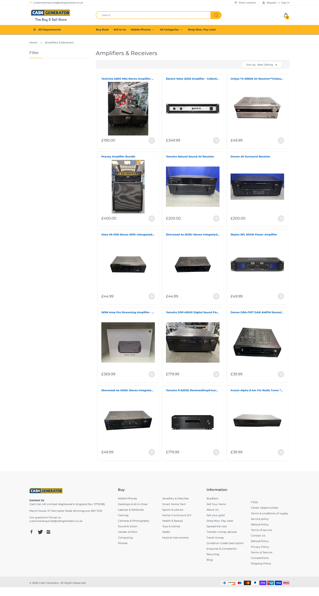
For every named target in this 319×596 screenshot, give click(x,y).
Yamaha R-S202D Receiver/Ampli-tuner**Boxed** (192, 390)
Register (271, 2)
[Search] (216, 15)
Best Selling (265, 64)
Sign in (285, 2)
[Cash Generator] (50, 14)
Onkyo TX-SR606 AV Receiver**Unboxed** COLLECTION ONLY (257, 78)
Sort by (251, 64)
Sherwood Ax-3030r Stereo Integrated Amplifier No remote (192, 234)
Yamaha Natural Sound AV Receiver (190, 156)
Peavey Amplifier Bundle (118, 156)
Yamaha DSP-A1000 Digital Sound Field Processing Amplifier (192, 312)
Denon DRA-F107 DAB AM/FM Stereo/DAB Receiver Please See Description (257, 312)
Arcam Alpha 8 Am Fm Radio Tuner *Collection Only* (257, 390)
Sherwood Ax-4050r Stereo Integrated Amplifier (128, 390)
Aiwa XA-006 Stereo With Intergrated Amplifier (128, 234)
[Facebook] (31, 532)
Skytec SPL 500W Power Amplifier (254, 234)
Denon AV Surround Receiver (250, 156)
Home (33, 42)
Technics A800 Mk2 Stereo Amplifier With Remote (128, 78)
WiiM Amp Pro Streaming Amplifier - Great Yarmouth (128, 312)
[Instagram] (48, 532)
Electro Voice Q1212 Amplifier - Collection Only (192, 78)
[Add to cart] (151, 140)
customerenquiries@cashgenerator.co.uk (55, 521)
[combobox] (158, 15)
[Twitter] (40, 532)
